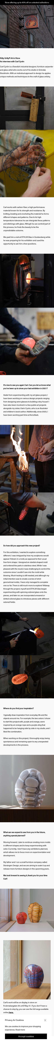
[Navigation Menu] (4, 9)
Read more (20, 1029)
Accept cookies (26, 1036)
